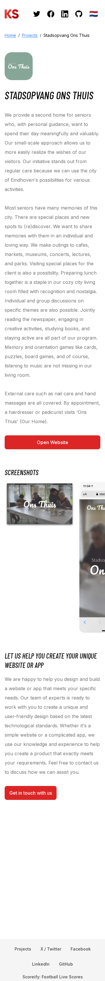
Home (10, 35)
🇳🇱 (93, 14)
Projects (30, 35)
